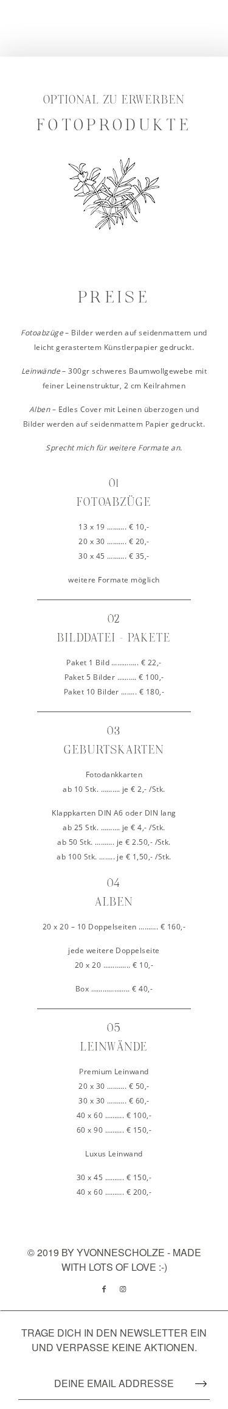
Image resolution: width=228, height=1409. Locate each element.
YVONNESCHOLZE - (125, 1252)
